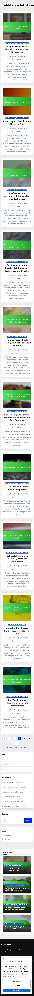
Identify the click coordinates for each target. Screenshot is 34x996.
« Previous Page (12, 747)
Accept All (16, 990)
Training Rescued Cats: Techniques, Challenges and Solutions (17, 343)
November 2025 (7, 835)
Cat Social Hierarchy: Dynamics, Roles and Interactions (17, 559)
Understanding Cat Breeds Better (17, 43)
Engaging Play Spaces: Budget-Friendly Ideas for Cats (17, 631)
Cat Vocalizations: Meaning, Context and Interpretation (17, 703)
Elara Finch (13, 56)
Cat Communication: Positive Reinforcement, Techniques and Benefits (17, 268)
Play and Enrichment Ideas (17, 624)
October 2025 (6, 840)
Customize (16, 981)
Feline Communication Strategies (17, 262)
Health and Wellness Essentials (17, 190)
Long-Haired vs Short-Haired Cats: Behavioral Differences (17, 49)
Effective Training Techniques (17, 336)
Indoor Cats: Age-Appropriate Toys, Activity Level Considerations (16, 871)
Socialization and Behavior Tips (17, 552)
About (4, 769)
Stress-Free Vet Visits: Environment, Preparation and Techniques (17, 196)
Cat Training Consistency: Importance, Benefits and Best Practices (17, 417)
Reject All (17, 986)
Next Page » (23, 747)
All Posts (5, 760)
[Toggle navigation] (2, 5)
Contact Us (6, 764)
